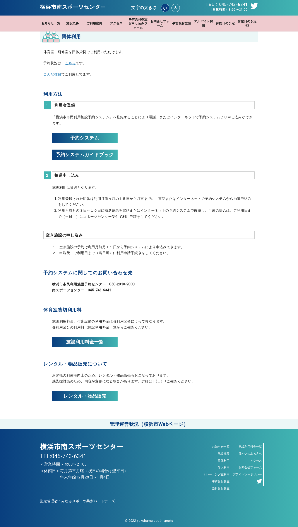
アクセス (116, 23)
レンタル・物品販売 (84, 396)
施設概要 (72, 23)
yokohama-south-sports (155, 521)
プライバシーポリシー (247, 474)
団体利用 (223, 460)
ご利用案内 (94, 23)
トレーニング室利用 (216, 474)
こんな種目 (52, 74)
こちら (70, 63)
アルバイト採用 (203, 23)
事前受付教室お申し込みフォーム (138, 23)
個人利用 (223, 467)
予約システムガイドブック (85, 154)
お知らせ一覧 (50, 23)
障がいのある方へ (250, 453)
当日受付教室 (220, 488)
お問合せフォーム (160, 23)
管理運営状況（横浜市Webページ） (149, 424)
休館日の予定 (225, 23)
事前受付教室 (181, 23)
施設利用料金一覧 (84, 341)
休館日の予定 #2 (247, 23)
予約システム (84, 137)
